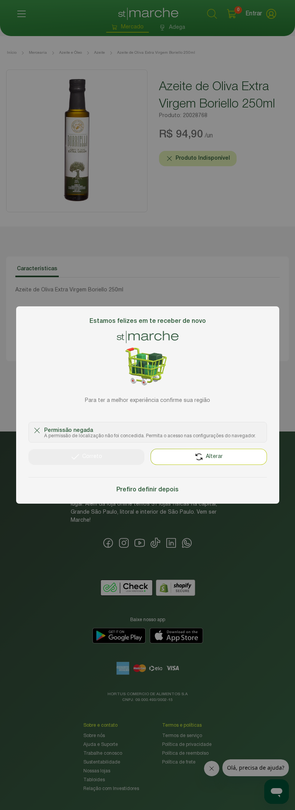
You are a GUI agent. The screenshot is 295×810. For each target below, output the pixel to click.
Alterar (214, 456)
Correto (92, 456)
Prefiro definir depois (147, 490)
